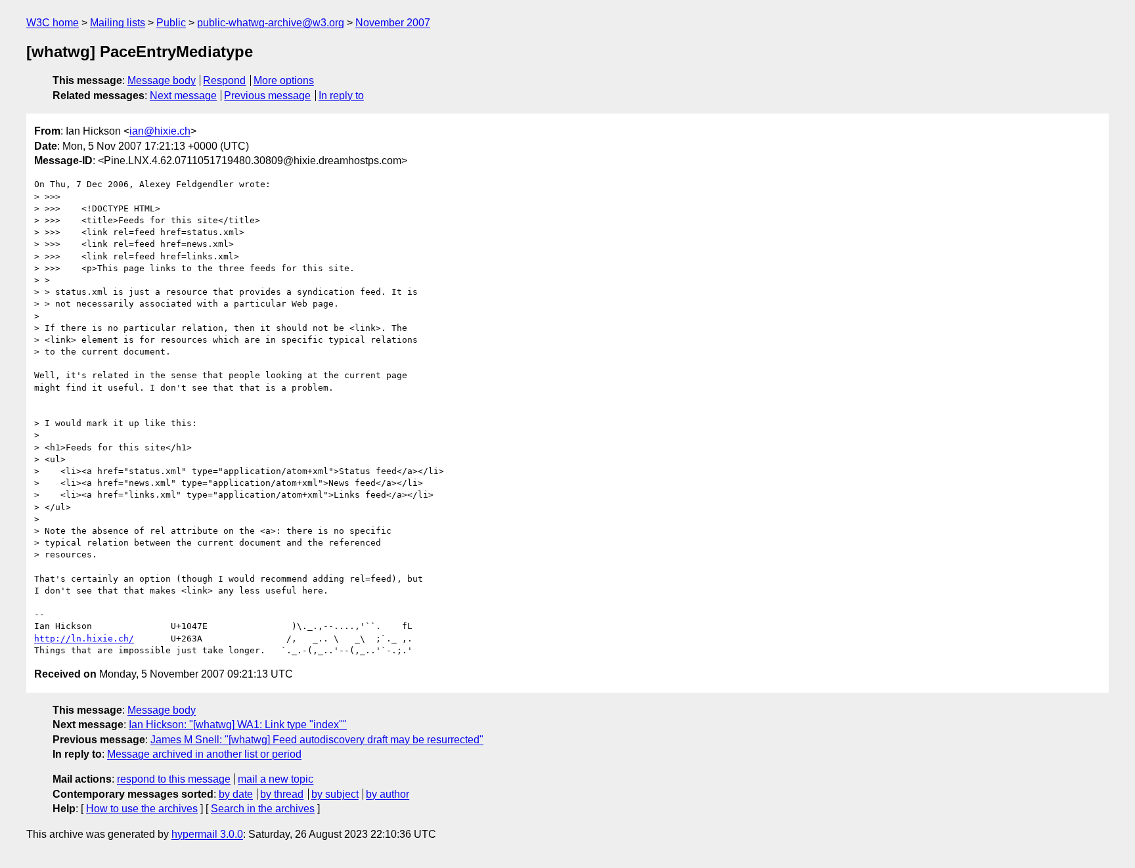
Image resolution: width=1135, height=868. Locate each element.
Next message (183, 95)
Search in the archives (263, 808)
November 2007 (392, 22)
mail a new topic (275, 779)
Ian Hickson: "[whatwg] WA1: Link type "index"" (238, 724)
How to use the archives (142, 808)
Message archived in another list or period (204, 754)
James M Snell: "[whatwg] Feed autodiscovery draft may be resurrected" (316, 739)
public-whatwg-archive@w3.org (270, 22)
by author (387, 794)
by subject (335, 794)
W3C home (52, 22)
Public (171, 22)
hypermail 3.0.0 (207, 834)
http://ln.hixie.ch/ (84, 638)
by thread (281, 794)
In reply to (341, 95)
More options (284, 80)
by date (236, 794)
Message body (161, 80)
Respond (224, 80)
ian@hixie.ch (159, 131)
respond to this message (174, 779)
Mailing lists (117, 22)
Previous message (267, 95)
